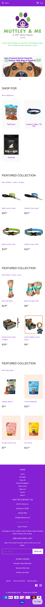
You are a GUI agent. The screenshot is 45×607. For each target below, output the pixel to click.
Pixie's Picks (22, 486)
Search (22, 495)
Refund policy (32, 581)
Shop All (22, 480)
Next (41, 66)
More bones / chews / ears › (12, 275)
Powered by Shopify (30, 592)
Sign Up (38, 551)
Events (22, 492)
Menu (7, 3)
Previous (3, 66)
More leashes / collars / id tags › (13, 182)
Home (22, 474)
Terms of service (19, 581)
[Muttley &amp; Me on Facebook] (36, 586)
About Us (22, 489)
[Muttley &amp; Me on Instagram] (40, 586)
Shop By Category (22, 483)
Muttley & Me (16, 592)
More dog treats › (8, 370)
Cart (41, 3)
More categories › (8, 95)
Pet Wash (22, 477)
